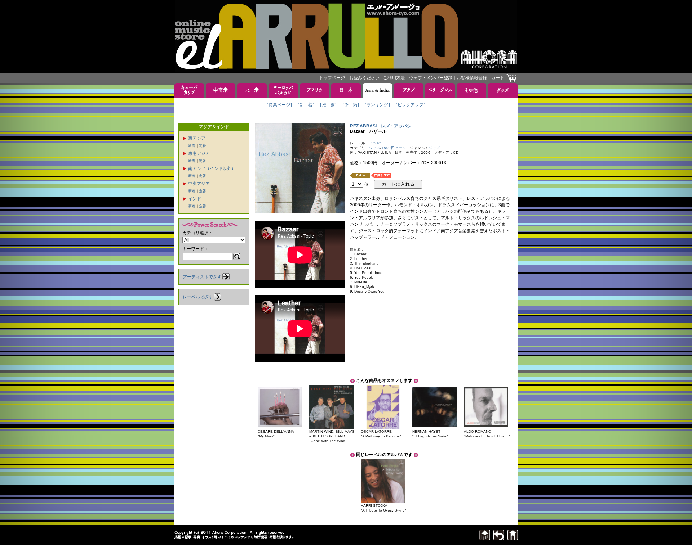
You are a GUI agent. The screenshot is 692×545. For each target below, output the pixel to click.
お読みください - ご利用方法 (377, 77)
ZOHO (375, 143)
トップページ (332, 77)
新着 (191, 146)
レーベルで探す (198, 296)
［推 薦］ (328, 104)
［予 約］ (350, 104)
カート (497, 77)
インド (194, 198)
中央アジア (199, 183)
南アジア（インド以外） (212, 168)
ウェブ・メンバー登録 (430, 77)
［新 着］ (306, 104)
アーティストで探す (202, 276)
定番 (202, 146)
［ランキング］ (377, 104)
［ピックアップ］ (410, 104)
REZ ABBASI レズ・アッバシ (380, 126)
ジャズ (375, 148)
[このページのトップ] (484, 538)
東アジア (196, 138)
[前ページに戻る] (498, 538)
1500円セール (394, 148)
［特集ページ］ (279, 104)
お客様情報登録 (472, 77)
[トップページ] (512, 538)
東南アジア (199, 153)
